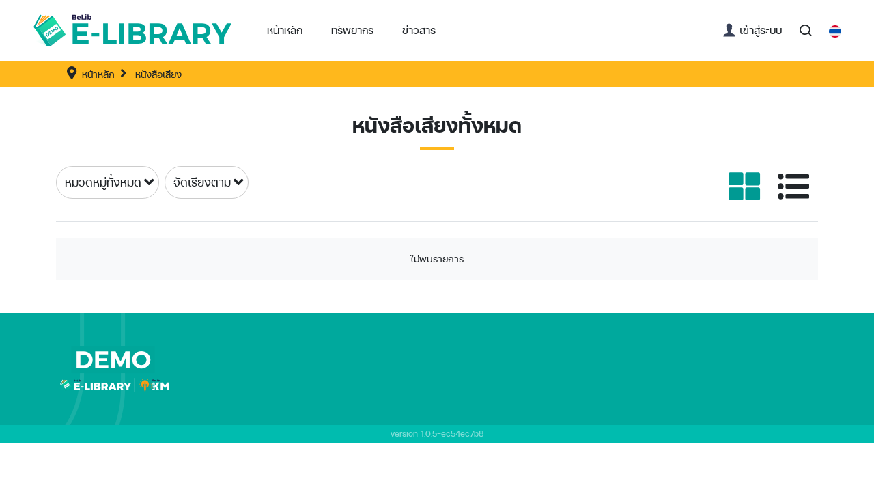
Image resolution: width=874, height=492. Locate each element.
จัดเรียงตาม (202, 182)
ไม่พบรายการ (437, 258)
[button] (352, 30)
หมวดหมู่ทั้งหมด (103, 182)
